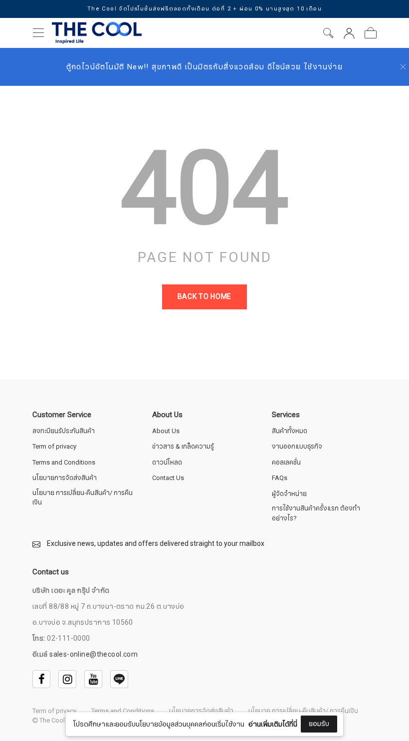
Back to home (204, 296)
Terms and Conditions (63, 463)
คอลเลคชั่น (286, 463)
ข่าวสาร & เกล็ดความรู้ (183, 447)
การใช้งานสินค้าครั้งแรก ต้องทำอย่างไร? (316, 513)
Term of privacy (54, 447)
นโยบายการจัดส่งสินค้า (64, 478)
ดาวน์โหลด (167, 463)
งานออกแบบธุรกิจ (297, 447)
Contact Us (168, 478)
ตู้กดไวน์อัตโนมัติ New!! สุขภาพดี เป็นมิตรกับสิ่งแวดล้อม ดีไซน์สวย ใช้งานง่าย (204, 66)
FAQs (279, 478)
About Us (166, 431)
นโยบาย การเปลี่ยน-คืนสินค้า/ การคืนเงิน (82, 498)
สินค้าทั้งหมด (289, 431)
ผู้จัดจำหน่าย (289, 494)
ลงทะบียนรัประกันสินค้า (63, 431)
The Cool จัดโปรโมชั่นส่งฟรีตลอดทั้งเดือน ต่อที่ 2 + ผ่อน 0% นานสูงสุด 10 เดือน (204, 8)
